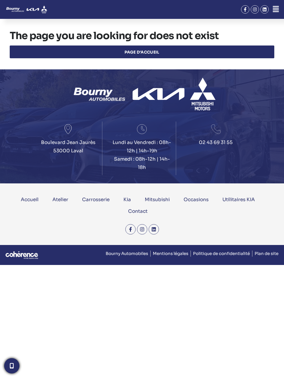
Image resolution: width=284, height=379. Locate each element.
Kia (127, 200)
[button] (275, 9)
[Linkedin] (264, 9)
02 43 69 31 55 (216, 142)
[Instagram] (255, 9)
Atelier (60, 200)
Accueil (30, 200)
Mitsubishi (157, 200)
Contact (138, 211)
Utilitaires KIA (238, 200)
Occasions (196, 200)
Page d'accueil (142, 52)
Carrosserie (96, 200)
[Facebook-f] (245, 9)
